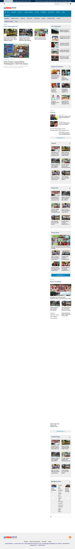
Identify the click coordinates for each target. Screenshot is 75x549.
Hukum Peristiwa (29, 12)
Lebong (43, 18)
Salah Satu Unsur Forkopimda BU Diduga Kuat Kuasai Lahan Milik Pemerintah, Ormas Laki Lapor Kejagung (55, 77)
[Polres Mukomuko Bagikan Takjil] (66, 73)
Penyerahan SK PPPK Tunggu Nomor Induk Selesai (65, 37)
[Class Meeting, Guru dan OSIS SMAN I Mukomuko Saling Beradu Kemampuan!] (66, 173)
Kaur (16, 21)
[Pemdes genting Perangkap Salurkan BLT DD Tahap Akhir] (66, 263)
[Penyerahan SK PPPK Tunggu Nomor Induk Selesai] (55, 38)
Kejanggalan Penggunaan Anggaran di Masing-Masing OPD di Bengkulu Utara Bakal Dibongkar (66, 90)
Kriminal (37, 12)
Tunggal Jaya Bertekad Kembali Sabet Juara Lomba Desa (65, 258)
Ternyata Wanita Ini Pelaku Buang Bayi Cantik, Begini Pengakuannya (64, 44)
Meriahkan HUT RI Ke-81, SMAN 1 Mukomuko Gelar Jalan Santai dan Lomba (55, 154)
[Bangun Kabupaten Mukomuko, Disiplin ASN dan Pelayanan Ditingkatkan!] (55, 51)
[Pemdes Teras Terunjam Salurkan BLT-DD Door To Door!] (66, 217)
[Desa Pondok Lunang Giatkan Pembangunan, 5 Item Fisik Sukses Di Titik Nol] (16, 51)
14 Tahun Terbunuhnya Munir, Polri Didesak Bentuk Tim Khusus (64, 123)
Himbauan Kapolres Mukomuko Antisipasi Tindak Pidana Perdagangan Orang (55, 90)
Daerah (19, 12)
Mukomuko (29, 18)
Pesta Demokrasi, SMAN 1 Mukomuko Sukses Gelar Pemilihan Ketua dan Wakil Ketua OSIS (66, 314)
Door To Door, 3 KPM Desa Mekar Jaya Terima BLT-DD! (40, 39)
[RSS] (70, 537)
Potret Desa (51, 12)
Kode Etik (44, 541)
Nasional (13, 12)
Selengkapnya (60, 137)
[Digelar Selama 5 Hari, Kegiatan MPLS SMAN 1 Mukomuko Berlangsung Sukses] (10, 32)
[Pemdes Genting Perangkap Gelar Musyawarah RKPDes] (55, 263)
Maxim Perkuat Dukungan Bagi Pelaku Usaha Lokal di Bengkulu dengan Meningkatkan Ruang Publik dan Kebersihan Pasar (66, 154)
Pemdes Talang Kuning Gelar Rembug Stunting (24, 38)
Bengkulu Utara (15, 18)
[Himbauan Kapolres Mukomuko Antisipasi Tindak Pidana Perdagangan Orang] (55, 85)
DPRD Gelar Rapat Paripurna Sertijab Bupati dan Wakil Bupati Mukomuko (64, 57)
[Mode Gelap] (70, 4)
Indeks (49, 541)
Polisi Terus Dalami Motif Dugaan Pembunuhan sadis (65, 117)
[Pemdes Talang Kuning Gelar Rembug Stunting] (26, 32)
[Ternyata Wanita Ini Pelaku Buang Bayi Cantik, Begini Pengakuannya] (55, 44)
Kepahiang (37, 18)
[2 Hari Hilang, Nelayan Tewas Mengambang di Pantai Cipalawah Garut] (60, 129)
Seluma (58, 18)
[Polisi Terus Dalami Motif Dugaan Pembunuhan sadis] (54, 117)
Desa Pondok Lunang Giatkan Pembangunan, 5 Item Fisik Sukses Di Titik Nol (16, 64)
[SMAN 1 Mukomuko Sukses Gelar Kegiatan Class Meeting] (55, 367)
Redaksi (26, 541)
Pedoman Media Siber (35, 541)
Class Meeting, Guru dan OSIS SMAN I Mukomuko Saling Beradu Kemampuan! (65, 178)
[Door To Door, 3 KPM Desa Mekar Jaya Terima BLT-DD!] (41, 32)
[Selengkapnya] (69, 67)
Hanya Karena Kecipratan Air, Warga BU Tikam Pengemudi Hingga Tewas (66, 102)
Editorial (58, 12)
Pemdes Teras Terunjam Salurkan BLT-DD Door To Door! (66, 223)
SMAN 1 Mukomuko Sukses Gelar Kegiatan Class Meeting (54, 425)
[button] (67, 4)
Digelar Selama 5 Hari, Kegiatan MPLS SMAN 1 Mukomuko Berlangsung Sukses (10, 39)
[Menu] (5, 4)
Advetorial (7, 15)
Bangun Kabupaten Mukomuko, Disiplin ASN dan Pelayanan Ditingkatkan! (64, 51)
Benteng (23, 18)
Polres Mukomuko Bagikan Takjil (65, 78)
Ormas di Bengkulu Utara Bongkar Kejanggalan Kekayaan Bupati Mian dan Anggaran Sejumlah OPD (55, 103)
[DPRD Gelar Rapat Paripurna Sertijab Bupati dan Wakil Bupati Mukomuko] (55, 58)
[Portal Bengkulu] (10, 8)
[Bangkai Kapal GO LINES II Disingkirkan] (55, 31)
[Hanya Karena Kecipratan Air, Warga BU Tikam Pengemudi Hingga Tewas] (66, 97)
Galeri (63, 12)
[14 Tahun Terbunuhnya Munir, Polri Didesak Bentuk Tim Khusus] (54, 124)
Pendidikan (43, 12)
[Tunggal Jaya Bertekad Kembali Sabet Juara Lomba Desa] (66, 252)
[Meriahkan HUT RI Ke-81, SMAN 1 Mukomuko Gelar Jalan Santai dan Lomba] (55, 148)
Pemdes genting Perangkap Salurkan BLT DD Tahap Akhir (66, 269)
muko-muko (6, 59)
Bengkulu (7, 18)
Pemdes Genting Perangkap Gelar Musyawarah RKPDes (55, 269)
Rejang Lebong (51, 18)
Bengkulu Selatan (9, 21)
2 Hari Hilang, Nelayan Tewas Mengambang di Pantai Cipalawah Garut (64, 133)
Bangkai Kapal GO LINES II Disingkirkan (64, 31)
